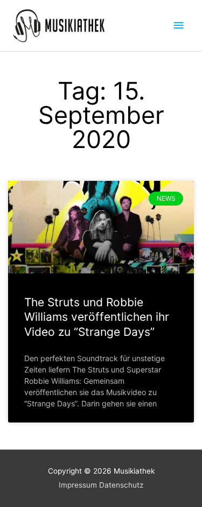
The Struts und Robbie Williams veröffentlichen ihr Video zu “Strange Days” (96, 317)
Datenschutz (121, 485)
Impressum (78, 485)
